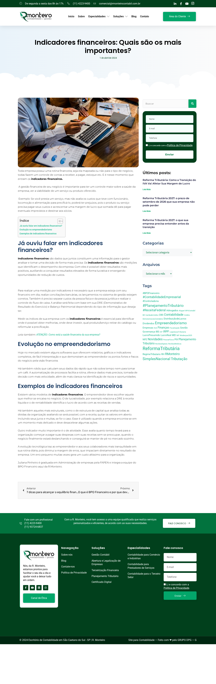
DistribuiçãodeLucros (175, 318)
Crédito (187, 315)
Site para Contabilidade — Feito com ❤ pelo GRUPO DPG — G (162, 640)
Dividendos (148, 323)
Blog (133, 16)
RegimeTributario (152, 354)
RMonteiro (172, 354)
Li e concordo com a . (170, 145)
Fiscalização (174, 328)
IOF (161, 332)
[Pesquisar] (192, 103)
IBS (157, 331)
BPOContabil (190, 311)
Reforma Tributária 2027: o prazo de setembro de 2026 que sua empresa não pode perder (169, 202)
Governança (149, 331)
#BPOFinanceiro (151, 293)
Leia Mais (147, 189)
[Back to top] (210, 678)
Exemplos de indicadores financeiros (38, 233)
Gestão (184, 327)
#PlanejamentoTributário (163, 305)
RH (162, 354)
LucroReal (166, 335)
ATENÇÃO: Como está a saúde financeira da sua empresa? (68, 334)
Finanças (163, 327)
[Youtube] (32, 587)
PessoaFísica (168, 340)
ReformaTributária (161, 348)
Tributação (179, 359)
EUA (155, 328)
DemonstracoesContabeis (153, 319)
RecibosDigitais (161, 344)
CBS (161, 314)
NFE (145, 339)
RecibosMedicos (174, 344)
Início (71, 16)
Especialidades (96, 16)
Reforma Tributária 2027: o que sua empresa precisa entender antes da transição (166, 224)
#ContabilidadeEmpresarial (162, 297)
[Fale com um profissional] (20, 523)
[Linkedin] (39, 587)
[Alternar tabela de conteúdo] (58, 221)
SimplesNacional (156, 359)
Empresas (148, 327)
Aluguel (182, 311)
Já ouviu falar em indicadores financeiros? (41, 226)
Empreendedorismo (171, 323)
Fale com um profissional (38, 519)
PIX (176, 339)
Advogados (172, 310)
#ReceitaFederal (154, 310)
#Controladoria (151, 301)
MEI (174, 335)
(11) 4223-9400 (33, 523)
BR (144, 315)
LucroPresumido (151, 335)
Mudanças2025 (186, 335)
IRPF (166, 331)
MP (178, 335)
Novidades (155, 339)
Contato (144, 16)
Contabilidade (173, 314)
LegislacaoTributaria (178, 332)
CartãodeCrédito (151, 315)
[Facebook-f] (25, 587)
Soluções (118, 16)
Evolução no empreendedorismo (36, 229)
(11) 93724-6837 (33, 526)
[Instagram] (45, 587)
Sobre (81, 16)
